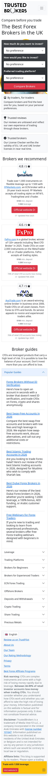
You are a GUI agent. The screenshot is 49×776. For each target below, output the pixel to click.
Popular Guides (12, 372)
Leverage (9, 552)
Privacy (7, 660)
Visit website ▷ (10, 770)
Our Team (9, 650)
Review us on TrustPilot (16, 639)
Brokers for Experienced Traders (21, 575)
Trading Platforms (14, 559)
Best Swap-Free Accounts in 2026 (23, 415)
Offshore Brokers (13, 591)
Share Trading (12, 614)
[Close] (44, 770)
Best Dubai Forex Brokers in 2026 (23, 484)
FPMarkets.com (12, 187)
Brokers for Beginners (16, 567)
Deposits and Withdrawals (18, 598)
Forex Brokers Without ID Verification (21, 383)
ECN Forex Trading (14, 583)
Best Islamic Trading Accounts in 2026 (18, 453)
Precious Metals (12, 622)
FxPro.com (10, 239)
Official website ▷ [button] (24, 210)
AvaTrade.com (13, 300)
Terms (7, 666)
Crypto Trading (12, 606)
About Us (9, 644)
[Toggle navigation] (41, 8)
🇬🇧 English (11, 634)
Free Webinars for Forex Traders (20, 516)
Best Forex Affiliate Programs (19, 671)
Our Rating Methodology (17, 655)
